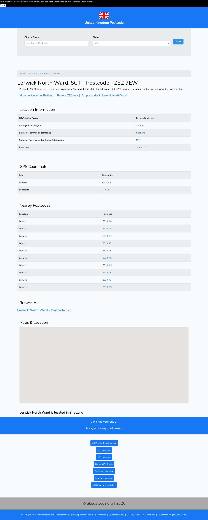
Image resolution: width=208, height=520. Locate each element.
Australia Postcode (104, 471)
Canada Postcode (104, 464)
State (96, 37)
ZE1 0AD (107, 235)
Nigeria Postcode (104, 478)
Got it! (3, 5)
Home (22, 73)
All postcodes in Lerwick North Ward (104, 95)
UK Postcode (104, 449)
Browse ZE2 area (67, 95)
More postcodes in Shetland (36, 95)
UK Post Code (148, 514)
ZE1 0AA (107, 221)
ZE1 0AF (107, 250)
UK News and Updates (104, 485)
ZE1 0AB (107, 228)
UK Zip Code (133, 514)
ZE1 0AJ (107, 272)
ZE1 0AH (107, 265)
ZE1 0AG (107, 257)
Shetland (44, 73)
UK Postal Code (117, 514)
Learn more (86, 1)
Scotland (32, 73)
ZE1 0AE (107, 243)
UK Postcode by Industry (104, 442)
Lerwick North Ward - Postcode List (44, 310)
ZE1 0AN (107, 287)
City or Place (32, 37)
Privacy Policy (180, 514)
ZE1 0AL (107, 279)
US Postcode (104, 457)
